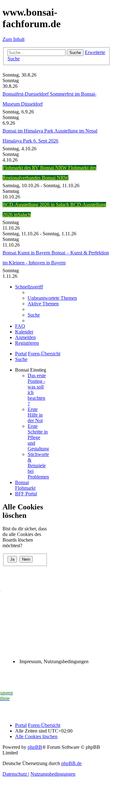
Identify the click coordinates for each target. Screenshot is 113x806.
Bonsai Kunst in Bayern (27, 252)
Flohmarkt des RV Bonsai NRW (35, 167)
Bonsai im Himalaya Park (28, 130)
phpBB (35, 747)
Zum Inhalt (13, 39)
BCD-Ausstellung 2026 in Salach (36, 204)
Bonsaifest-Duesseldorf (26, 94)
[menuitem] (52, 298)
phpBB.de (71, 763)
